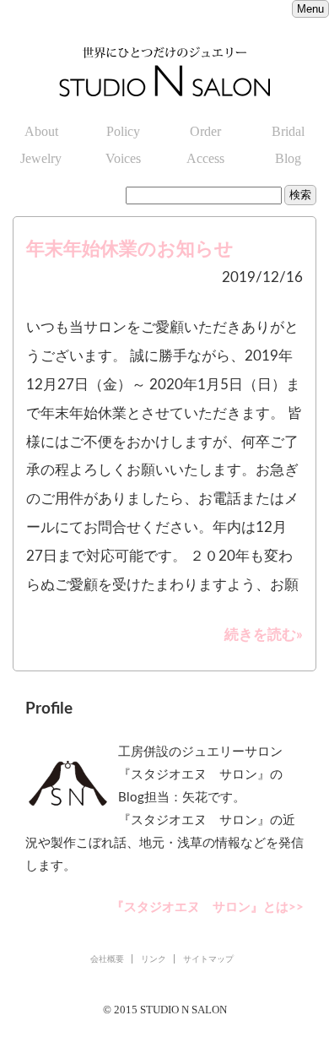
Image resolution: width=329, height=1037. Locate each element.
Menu (310, 9)
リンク (153, 959)
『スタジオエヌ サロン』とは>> (207, 907)
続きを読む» (263, 634)
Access (205, 158)
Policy (123, 131)
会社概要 (107, 959)
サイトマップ (208, 959)
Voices (123, 158)
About (41, 131)
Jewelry (41, 158)
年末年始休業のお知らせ (130, 249)
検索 (300, 194)
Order (205, 131)
